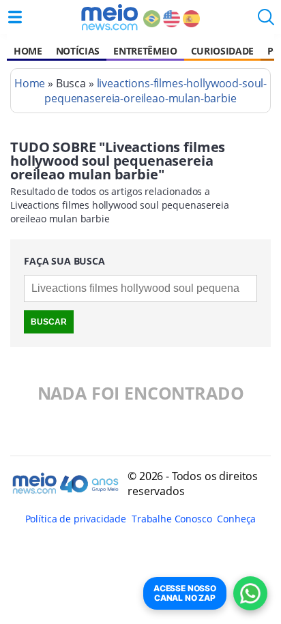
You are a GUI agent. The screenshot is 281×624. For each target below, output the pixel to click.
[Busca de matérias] (266, 21)
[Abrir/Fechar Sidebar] (15, 17)
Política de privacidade (75, 518)
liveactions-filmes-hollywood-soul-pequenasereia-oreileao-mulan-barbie (155, 91)
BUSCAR (49, 322)
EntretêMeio (145, 50)
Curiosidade (222, 50)
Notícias (78, 50)
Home (28, 50)
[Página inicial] (109, 17)
